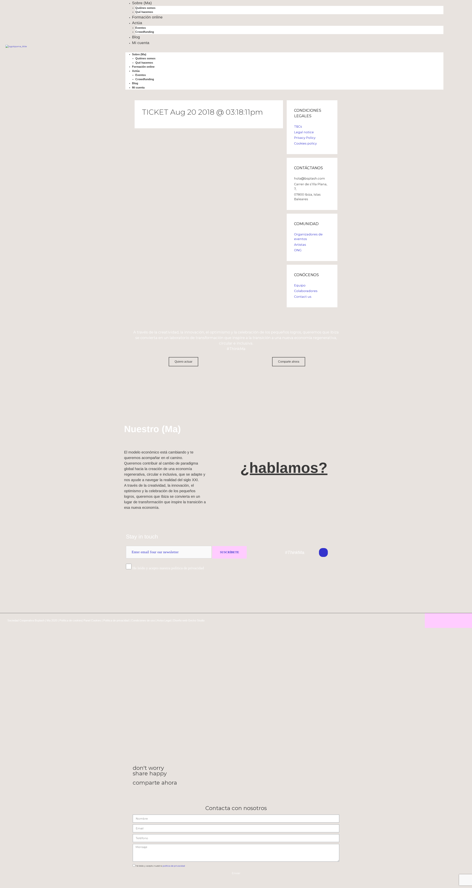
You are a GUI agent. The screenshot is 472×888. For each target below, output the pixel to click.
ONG (298, 250)
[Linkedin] (323, 552)
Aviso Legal (164, 620)
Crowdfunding (144, 31)
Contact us (302, 296)
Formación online (147, 17)
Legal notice (304, 132)
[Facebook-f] (348, 552)
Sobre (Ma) (142, 3)
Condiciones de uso (143, 620)
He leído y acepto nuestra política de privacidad (168, 568)
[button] (284, 50)
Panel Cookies (92, 620)
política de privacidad (174, 865)
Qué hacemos (144, 11)
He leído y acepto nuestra (160, 865)
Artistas (300, 244)
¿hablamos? (283, 468)
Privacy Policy (304, 138)
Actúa (137, 23)
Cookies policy (305, 143)
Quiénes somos (145, 7)
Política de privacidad (116, 620)
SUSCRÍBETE (229, 552)
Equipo (300, 285)
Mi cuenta (140, 43)
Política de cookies (70, 620)
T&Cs (298, 126)
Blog (136, 37)
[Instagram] (336, 552)
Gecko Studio (196, 620)
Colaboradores (305, 291)
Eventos (140, 27)
